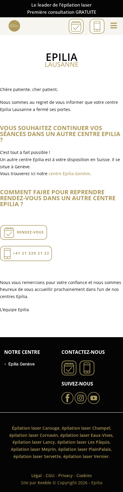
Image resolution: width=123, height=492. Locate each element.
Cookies (84, 475)
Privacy (65, 475)
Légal (36, 475)
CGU (50, 475)
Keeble (44, 482)
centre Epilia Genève (69, 173)
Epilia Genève (21, 363)
